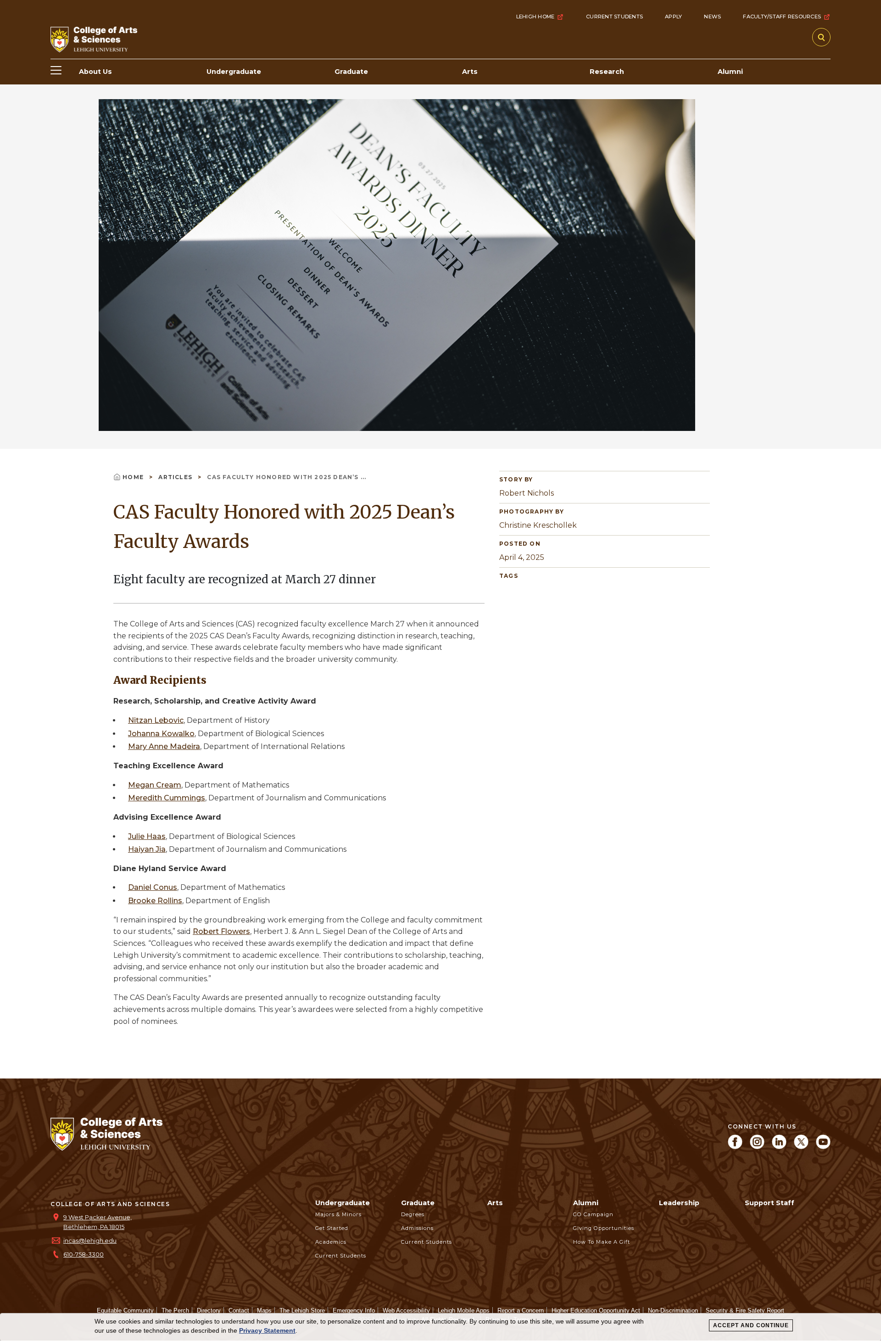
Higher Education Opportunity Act (596, 1310)
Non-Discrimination (673, 1310)
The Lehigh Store (302, 1310)
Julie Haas (147, 836)
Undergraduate (342, 1203)
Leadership (679, 1203)
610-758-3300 (83, 1254)
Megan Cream (154, 785)
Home (134, 477)
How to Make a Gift (601, 1242)
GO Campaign (593, 1214)
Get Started (331, 1228)
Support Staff (769, 1203)
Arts (495, 1203)
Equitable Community (125, 1310)
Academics (330, 1242)
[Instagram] (757, 1146)
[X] (801, 1146)
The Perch (175, 1310)
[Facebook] (735, 1146)
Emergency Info (354, 1310)
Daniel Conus (152, 887)
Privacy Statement (267, 1330)
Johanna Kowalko (161, 733)
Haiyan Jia (147, 849)
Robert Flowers (221, 931)
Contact (239, 1310)
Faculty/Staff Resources (782, 16)
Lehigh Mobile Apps (464, 1310)
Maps (264, 1310)
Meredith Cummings (166, 797)
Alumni (585, 1203)
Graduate (418, 1203)
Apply (673, 16)
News (712, 16)
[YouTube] (823, 1146)
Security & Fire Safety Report (745, 1310)
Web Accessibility (406, 1310)
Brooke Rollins (155, 900)
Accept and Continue (751, 1325)
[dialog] (440, 1327)
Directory (209, 1310)
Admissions (417, 1228)
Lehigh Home (535, 16)
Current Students (614, 16)
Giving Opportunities (603, 1228)
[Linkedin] (779, 1146)
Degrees (412, 1214)
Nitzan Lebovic (156, 720)
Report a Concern (520, 1310)
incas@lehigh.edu (90, 1240)
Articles (176, 477)
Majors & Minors (338, 1214)
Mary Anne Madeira (164, 746)
